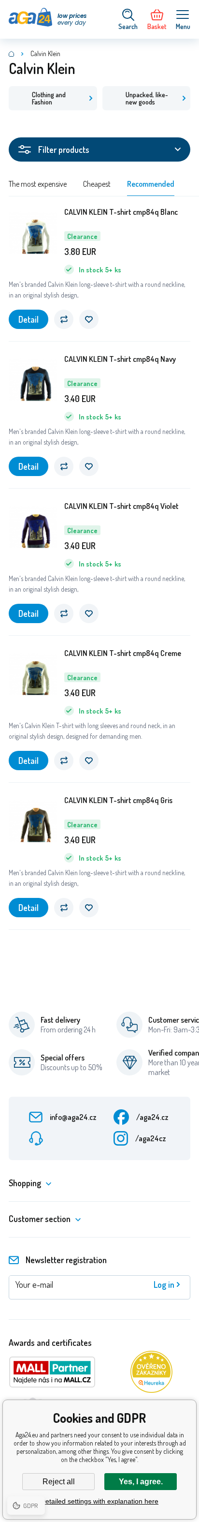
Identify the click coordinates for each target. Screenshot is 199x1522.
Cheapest (97, 184)
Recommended (150, 184)
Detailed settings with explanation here (99, 1501)
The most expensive (38, 184)
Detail (28, 319)
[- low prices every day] (11, 54)
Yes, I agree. (141, 1481)
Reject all (59, 1481)
